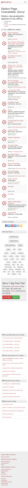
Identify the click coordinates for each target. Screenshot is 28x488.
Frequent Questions (6, 469)
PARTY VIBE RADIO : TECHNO (15, 202)
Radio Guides (4, 471)
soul (9, 271)
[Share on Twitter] (9, 225)
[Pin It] (12, 225)
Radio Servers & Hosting (9, 459)
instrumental (20, 267)
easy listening (15, 183)
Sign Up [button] (15, 297)
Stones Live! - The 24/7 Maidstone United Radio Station (15, 66)
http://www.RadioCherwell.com (14, 182)
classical (21, 253)
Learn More (7, 297)
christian (19, 98)
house (17, 51)
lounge (16, 127)
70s (17, 259)
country (13, 253)
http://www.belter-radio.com (13, 114)
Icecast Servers (5, 463)
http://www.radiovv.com (12, 140)
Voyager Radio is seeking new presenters (12, 368)
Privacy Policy (4, 483)
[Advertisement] (14, 318)
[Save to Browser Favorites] (21, 225)
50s (24, 271)
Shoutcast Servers (5, 461)
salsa (13, 271)
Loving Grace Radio (14, 90)
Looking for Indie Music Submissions (11, 396)
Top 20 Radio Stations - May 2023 (10, 350)
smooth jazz (14, 236)
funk (13, 151)
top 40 (13, 87)
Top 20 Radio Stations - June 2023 (11, 347)
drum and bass (8, 267)
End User (3, 478)
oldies (17, 256)
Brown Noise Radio (14, 163)
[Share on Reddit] (18, 225)
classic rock (20, 87)
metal (20, 262)
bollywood (19, 271)
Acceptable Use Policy (6, 482)
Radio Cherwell (12, 179)
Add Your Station (5, 457)
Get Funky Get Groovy (8, 414)
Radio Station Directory (8, 454)
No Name (11, 186)
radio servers (16, 286)
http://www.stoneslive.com (13, 76)
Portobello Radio (13, 145)
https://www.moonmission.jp (14, 50)
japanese (15, 53)
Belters (10, 110)
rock (20, 249)
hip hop (5, 269)
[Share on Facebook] (6, 225)
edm (9, 274)
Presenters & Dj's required (8, 371)
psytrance (11, 269)
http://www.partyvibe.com (13, 208)
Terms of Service (6, 476)
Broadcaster (4, 480)
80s (16, 87)
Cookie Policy (4, 485)
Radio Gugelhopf (13, 33)
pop (25, 87)
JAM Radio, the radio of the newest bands (12, 390)
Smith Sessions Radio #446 (9, 393)
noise (16, 168)
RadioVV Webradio (14, 137)
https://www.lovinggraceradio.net (15, 96)
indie (13, 116)
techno (13, 51)
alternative (14, 39)
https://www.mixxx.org (12, 133)
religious (14, 98)
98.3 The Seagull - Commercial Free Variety (15, 81)
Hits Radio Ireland (13, 154)
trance (24, 51)
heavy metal (18, 269)
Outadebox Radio (13, 102)
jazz (8, 249)
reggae (16, 151)
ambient (20, 168)
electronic (10, 53)
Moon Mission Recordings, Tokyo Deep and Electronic (16, 43)
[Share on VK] (15, 225)
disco (4, 271)
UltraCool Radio (13, 130)
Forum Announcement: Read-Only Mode (12, 338)
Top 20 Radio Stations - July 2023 (10, 344)
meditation (14, 274)
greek (13, 264)
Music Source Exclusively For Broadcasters (13, 410)
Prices (13, 291)
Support (3, 472)
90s (14, 267)
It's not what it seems (7, 404)
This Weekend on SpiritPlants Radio (11, 384)
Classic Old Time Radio (8, 387)
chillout (24, 168)
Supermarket (12, 212)
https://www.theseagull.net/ (13, 85)
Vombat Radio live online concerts (15, 121)
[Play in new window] (4, 205)
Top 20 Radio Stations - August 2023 (11, 341)
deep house (7, 264)
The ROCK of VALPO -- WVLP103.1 (15, 56)
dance (20, 51)
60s (23, 269)
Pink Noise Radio (13, 171)
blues (20, 245)
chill (13, 127)
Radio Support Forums (8, 467)
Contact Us (7, 24)
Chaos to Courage (6, 417)
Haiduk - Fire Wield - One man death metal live (14, 407)
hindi (19, 274)
